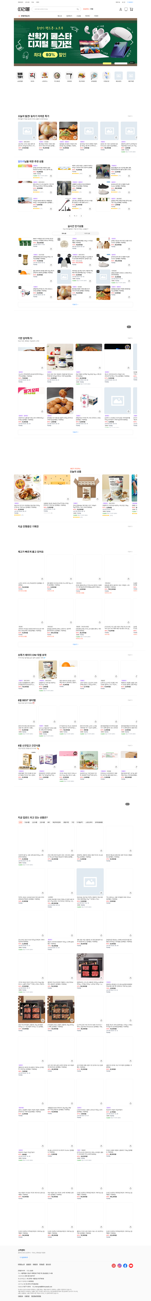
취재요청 (41, 1264)
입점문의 (28, 1264)
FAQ (33, 2)
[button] (20, 822)
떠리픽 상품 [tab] (87, 233)
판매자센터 (20, 2)
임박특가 (69, 16)
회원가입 (118, 2)
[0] (131, 9)
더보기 (130, 116)
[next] (81, 216)
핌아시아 (48, 1264)
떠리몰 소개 (21, 1264)
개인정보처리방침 (36, 1296)
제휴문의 (35, 1264)
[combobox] (55, 9)
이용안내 (20, 1296)
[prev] (70, 216)
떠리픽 (87, 16)
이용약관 (27, 1296)
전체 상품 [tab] (64, 233)
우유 (91, 9)
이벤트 (37, 2)
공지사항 (27, 2)
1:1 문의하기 (130, 2)
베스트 (60, 16)
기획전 (96, 16)
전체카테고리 (25, 16)
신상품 (79, 16)
